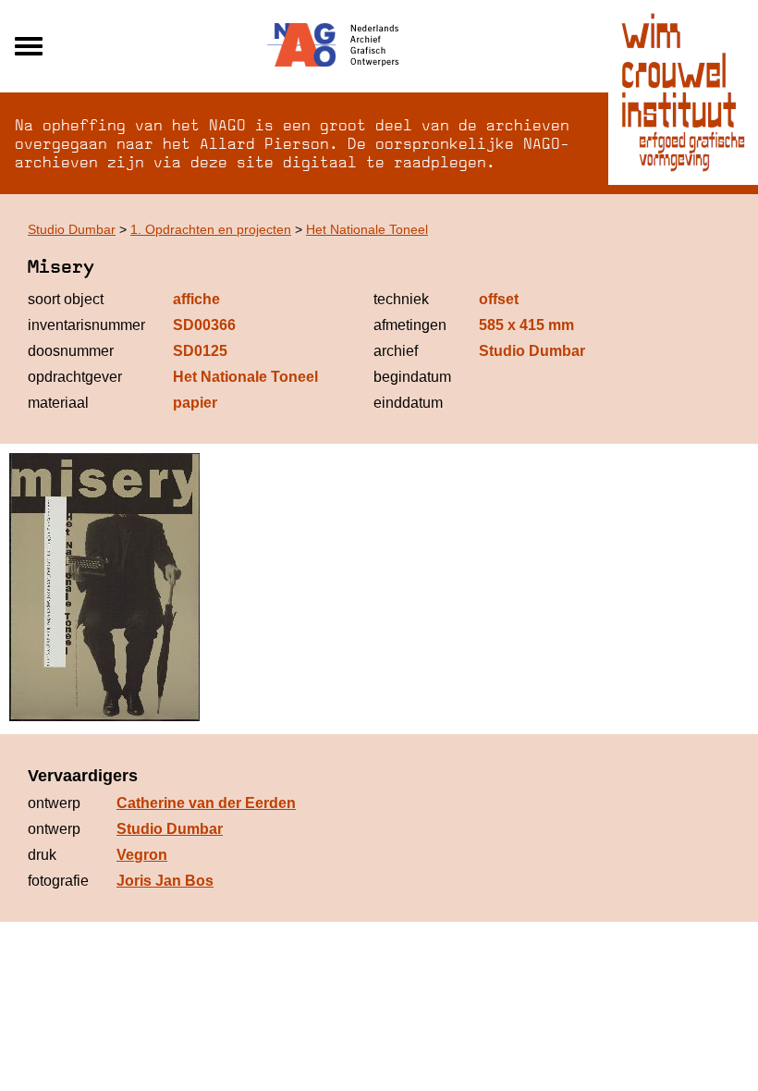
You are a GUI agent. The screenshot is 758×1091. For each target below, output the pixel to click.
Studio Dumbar (72, 229)
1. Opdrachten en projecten (210, 229)
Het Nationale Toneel (367, 229)
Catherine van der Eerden (206, 803)
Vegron (141, 855)
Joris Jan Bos (165, 881)
